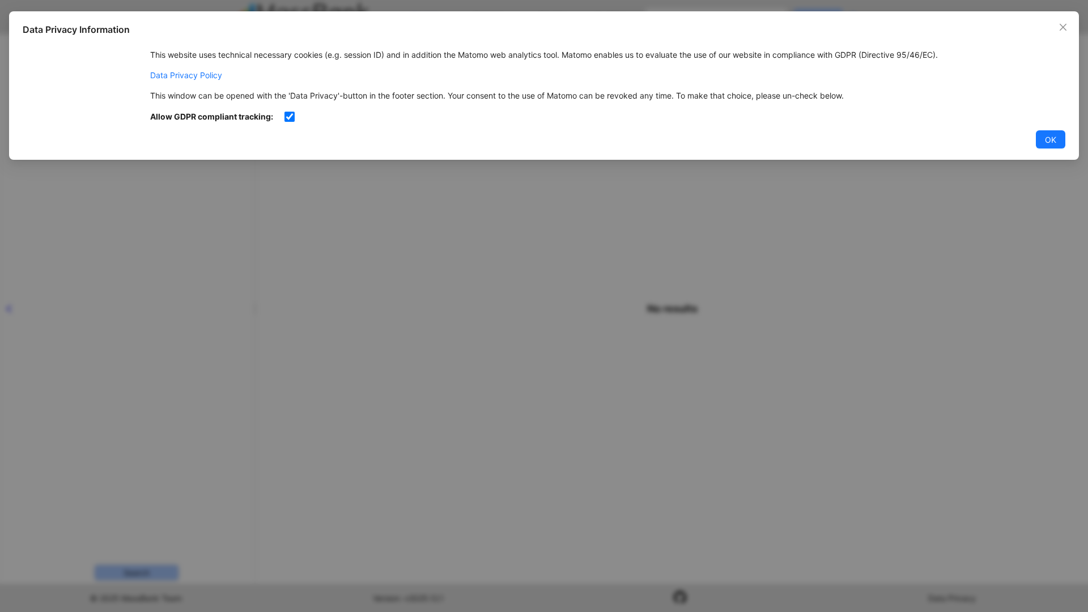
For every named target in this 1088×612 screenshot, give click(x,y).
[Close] (1063, 27)
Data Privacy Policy (186, 75)
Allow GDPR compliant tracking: (211, 116)
